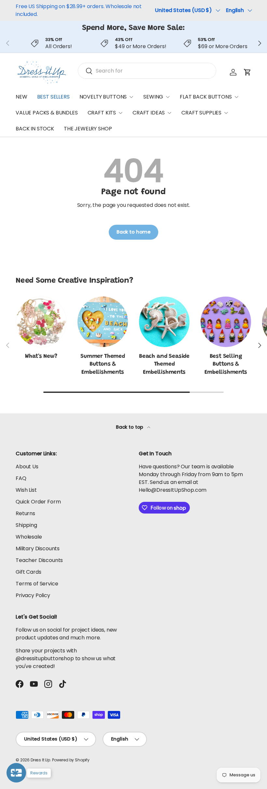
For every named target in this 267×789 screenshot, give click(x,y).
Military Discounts (38, 548)
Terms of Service (37, 583)
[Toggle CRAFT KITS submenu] (120, 113)
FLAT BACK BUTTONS (206, 96)
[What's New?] (41, 322)
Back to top (130, 427)
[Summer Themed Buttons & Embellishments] (102, 322)
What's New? (41, 356)
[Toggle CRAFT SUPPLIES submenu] (226, 113)
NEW (21, 96)
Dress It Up (40, 760)
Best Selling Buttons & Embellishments (225, 364)
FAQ (21, 478)
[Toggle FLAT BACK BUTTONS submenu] (236, 97)
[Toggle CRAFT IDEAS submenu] (169, 113)
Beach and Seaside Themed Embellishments (164, 364)
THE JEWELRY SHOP (88, 128)
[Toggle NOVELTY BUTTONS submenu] (131, 97)
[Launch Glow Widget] (16, 772)
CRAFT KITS (102, 112)
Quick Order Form (38, 501)
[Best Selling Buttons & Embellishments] (226, 322)
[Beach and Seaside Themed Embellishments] (164, 322)
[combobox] (147, 70)
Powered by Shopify (71, 760)
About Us (27, 466)
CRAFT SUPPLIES (201, 112)
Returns (25, 513)
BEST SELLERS (53, 96)
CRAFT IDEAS (149, 112)
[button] (247, 72)
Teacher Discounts (39, 560)
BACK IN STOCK (35, 128)
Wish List (26, 490)
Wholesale (29, 537)
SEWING (153, 96)
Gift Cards (28, 572)
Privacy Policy (33, 595)
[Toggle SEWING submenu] (168, 97)
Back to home (133, 232)
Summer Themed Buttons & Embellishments (102, 364)
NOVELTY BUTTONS (103, 96)
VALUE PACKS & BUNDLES (47, 112)
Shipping (26, 525)
